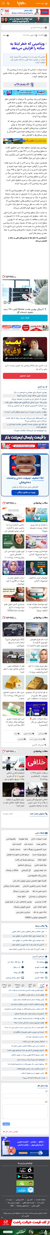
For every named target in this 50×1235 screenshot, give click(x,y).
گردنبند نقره (17, 844)
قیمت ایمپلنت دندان (38, 839)
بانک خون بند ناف (39, 912)
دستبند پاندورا (15, 849)
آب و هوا (17, 967)
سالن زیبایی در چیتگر (21, 891)
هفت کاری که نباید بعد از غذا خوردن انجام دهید (26, 949)
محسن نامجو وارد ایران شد (35, 1037)
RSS (11, 1205)
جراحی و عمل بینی (23, 912)
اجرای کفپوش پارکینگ (22, 907)
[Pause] (5, 302)
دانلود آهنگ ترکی (39, 907)
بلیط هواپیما (23, 839)
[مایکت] (25, 1190)
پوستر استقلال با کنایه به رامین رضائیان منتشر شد (27, 1004)
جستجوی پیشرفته (22, 1205)
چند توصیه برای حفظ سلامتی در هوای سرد (28, 936)
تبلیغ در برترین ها (14, 1202)
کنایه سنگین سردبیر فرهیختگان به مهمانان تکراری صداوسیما (24, 1009)
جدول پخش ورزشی (13, 977)
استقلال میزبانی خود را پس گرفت (34, 1041)
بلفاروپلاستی (11, 839)
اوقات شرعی (39, 977)
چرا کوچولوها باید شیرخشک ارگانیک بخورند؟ (30, 430)
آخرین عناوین (42, 985)
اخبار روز (30, 1199)
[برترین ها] (21, 3)
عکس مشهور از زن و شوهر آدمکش (32, 1073)
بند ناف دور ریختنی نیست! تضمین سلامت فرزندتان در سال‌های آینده (27, 426)
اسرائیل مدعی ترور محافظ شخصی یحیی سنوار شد (28, 1046)
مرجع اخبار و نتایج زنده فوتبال (18, 854)
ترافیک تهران (39, 972)
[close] (2, 1217)
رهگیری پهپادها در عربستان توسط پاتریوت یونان (29, 1018)
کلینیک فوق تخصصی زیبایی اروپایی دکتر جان (29, 880)
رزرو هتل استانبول (24, 865)
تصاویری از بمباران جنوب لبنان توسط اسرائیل (29, 1013)
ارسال (6, 1124)
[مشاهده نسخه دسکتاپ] (3, 3)
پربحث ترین (4, 985)
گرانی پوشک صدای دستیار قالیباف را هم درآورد (28, 999)
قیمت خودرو (39, 967)
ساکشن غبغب (41, 844)
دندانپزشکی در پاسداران (37, 896)
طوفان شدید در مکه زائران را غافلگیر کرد (31, 995)
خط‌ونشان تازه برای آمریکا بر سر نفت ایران (31, 1059)
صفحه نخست (40, 1199)
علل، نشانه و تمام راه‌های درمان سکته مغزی (28, 931)
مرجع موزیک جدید (39, 854)
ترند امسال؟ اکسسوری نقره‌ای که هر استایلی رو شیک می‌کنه (27, 407)
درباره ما (10, 1199)
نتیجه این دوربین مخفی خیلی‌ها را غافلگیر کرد (28, 1032)
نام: (46, 1091)
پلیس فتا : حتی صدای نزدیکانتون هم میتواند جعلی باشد (26, 402)
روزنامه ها (40, 962)
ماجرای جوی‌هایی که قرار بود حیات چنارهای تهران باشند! (25, 1050)
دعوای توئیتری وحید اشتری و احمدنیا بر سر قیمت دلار (26, 990)
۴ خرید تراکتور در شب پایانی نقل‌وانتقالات (31, 1069)
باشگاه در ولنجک (12, 870)
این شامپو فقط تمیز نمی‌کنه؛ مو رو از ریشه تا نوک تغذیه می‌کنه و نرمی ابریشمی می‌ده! (26, 419)
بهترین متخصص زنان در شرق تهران (18, 901)
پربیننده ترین (17, 985)
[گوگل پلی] (25, 1177)
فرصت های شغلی (28, 1202)
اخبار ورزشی (20, 1199)
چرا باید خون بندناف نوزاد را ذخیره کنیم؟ (32, 395)
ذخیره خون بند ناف (39, 891)
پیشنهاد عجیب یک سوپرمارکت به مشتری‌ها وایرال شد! (26, 1064)
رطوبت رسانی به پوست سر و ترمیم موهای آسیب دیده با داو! (26, 413)
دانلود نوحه (22, 896)
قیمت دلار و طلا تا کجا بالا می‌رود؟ (33, 1078)
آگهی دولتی (36, 1205)
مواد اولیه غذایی (40, 865)
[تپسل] (3, 276)
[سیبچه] (25, 1170)
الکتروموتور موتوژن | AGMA (35, 917)
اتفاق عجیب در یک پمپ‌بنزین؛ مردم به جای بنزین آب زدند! (24, 1027)
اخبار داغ (30, 985)
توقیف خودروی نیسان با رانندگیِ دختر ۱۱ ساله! (29, 1023)
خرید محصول (25, 376)
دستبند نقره (28, 844)
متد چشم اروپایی (40, 870)
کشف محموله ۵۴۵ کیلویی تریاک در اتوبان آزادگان (27, 1055)
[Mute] (9, 302)
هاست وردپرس (40, 901)
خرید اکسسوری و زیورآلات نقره (35, 849)
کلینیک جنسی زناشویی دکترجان (34, 886)
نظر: (46, 1101)
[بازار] (25, 1183)
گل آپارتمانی (26, 870)
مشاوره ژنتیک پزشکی (12, 886)
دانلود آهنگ (42, 859)
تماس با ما (40, 1202)
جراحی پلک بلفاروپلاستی (37, 875)
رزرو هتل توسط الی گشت (24, 859)
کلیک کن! (25, 318)
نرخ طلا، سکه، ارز (14, 962)
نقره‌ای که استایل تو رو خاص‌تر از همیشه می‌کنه (29, 399)
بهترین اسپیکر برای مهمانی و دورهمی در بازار (30, 392)
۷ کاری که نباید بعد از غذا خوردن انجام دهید (28, 944)
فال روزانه (17, 972)
